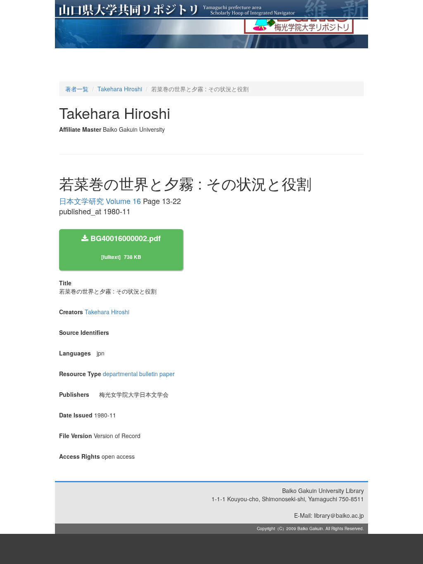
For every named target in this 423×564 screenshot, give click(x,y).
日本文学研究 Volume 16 (100, 200)
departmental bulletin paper (139, 374)
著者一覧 (76, 89)
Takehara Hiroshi (119, 89)
